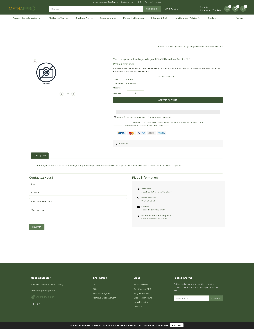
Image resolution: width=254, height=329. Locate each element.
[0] (227, 8)
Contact (138, 306)
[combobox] (105, 9)
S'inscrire (215, 298)
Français (239, 18)
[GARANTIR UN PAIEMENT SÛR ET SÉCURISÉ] (141, 133)
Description (40, 155)
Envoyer (36, 227)
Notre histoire (141, 284)
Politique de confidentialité (155, 325)
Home (161, 46)
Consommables (108, 18)
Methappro (131, 83)
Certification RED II (143, 289)
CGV (95, 284)
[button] (168, 111)
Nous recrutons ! (142, 302)
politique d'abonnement (104, 298)
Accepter (177, 325)
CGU (95, 289)
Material (129, 79)
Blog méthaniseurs (143, 298)
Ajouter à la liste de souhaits (130, 117)
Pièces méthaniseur (133, 18)
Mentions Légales (101, 293)
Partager (123, 143)
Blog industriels (141, 293)
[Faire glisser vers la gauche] (62, 94)
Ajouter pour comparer (160, 117)
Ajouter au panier (168, 100)
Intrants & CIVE (159, 18)
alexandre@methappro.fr (153, 210)
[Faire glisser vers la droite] (73, 94)
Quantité (117, 93)
